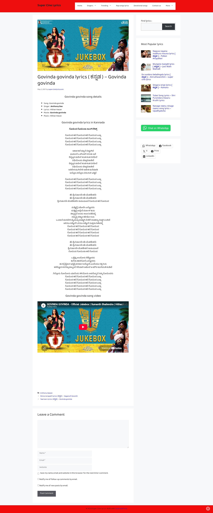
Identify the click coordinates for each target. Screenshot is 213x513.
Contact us (156, 6)
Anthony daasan (46, 393)
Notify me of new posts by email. (53, 486)
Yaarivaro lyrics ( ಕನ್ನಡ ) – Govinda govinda (56, 400)
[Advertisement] (83, 371)
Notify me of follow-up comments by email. (58, 479)
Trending (104, 6)
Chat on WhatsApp (158, 128)
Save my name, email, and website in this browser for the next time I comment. (74, 473)
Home (79, 6)
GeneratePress (121, 509)
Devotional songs (140, 6)
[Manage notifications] (208, 509)
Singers (90, 6)
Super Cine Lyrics (49, 6)
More (168, 6)
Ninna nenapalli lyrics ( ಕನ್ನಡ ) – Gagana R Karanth (59, 396)
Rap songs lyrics (122, 6)
